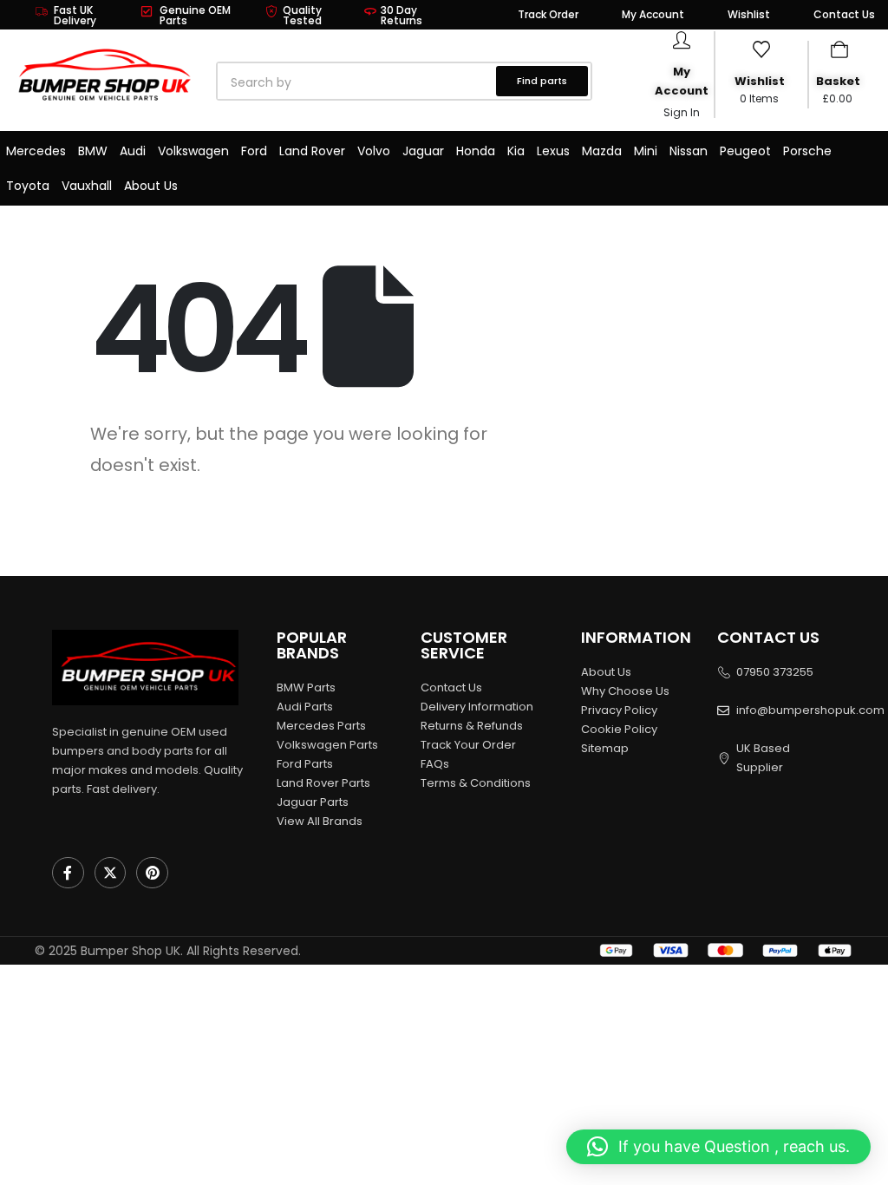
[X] (111, 873)
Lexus (553, 151)
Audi (133, 151)
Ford (254, 151)
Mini (645, 151)
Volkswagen (193, 151)
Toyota (27, 185)
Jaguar (423, 151)
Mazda (602, 151)
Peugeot (745, 151)
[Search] (415, 82)
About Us (151, 185)
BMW (93, 151)
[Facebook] (68, 873)
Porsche (807, 151)
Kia (516, 151)
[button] (718, 1146)
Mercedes (36, 151)
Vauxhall (87, 185)
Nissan (688, 151)
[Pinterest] (152, 873)
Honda (475, 151)
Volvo (373, 151)
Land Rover (312, 151)
